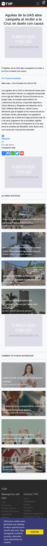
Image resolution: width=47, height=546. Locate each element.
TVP (4, 502)
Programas (7, 514)
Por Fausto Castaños (11, 78)
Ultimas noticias (9, 508)
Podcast (5, 517)
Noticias (27, 510)
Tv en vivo (6, 505)
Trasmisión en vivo (32, 516)
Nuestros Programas (33, 513)
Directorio (28, 507)
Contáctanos (29, 501)
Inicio (26, 498)
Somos (27, 504)
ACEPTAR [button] (34, 532)
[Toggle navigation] (37, 3)
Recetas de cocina (10, 511)
